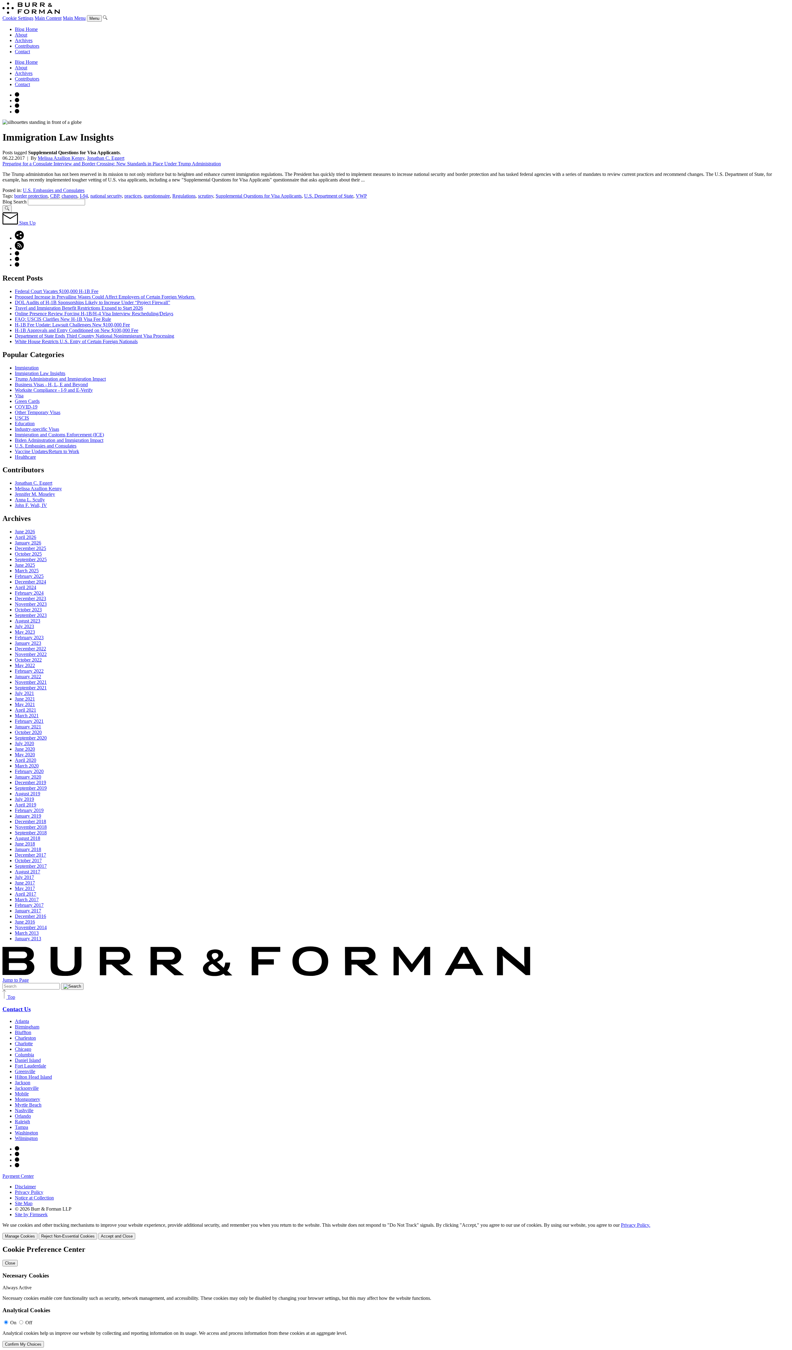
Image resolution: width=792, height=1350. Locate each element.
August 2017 (27, 871)
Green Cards (27, 401)
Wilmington (26, 1138)
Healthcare (25, 457)
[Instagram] (17, 95)
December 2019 (30, 782)
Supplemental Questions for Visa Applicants (259, 196)
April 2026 (25, 537)
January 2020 (28, 777)
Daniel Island (28, 1060)
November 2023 (31, 604)
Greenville (25, 1071)
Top (10, 997)
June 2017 (25, 882)
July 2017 (24, 877)
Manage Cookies (20, 1236)
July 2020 (24, 743)
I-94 (84, 196)
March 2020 (27, 765)
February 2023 (29, 637)
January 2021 (28, 726)
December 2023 (30, 598)
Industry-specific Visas (37, 429)
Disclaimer (25, 1186)
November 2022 (31, 654)
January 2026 (28, 542)
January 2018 (28, 849)
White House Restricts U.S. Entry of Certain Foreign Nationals (76, 341)
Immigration (27, 367)
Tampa (21, 1127)
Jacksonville (27, 1088)
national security (106, 196)
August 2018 (27, 838)
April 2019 (25, 804)
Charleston (25, 1038)
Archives (23, 40)
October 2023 (28, 609)
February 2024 (29, 593)
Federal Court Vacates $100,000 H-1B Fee (56, 291)
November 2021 (31, 682)
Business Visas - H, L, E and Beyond (51, 384)
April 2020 (25, 760)
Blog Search (14, 201)
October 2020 (28, 732)
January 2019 (28, 816)
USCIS (22, 418)
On (13, 1322)
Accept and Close (117, 1236)
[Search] (105, 18)
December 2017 (30, 855)
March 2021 (27, 715)
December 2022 (30, 648)
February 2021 (29, 721)
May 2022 (25, 665)
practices (132, 196)
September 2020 (31, 738)
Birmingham (27, 1026)
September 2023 (31, 615)
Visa (19, 395)
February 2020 (29, 771)
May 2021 (25, 704)
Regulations (184, 196)
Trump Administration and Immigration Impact (60, 379)
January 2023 (28, 643)
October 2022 (28, 659)
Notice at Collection (34, 1197)
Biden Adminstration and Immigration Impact (59, 440)
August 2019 (27, 793)
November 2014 (31, 927)
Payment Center (18, 1176)
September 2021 (31, 687)
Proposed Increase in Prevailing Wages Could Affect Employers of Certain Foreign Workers (105, 296)
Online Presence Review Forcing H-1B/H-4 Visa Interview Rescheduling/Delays (94, 313)
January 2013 (28, 938)
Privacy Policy (29, 1192)
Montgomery (27, 1099)
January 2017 (28, 910)
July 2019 (24, 799)
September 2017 (31, 866)
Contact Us (16, 1009)
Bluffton (23, 1032)
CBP (54, 196)
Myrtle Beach (28, 1105)
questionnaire (157, 196)
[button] (19, 238)
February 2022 (29, 671)
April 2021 (25, 710)
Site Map (23, 1203)
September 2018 (31, 832)
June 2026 (25, 531)
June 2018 (25, 843)
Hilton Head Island (33, 1077)
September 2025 (31, 559)
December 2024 (30, 581)
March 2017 (27, 899)
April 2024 (25, 587)
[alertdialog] (396, 1296)
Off (28, 1322)
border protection (31, 196)
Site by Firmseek (31, 1214)
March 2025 (27, 570)
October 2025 (28, 554)
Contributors (27, 46)
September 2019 (31, 788)
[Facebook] (17, 100)
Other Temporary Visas (37, 412)
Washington (26, 1132)
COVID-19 (26, 406)
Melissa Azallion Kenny (61, 158)
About (21, 34)
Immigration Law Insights (40, 373)
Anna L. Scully (30, 499)
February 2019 (29, 810)
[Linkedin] (17, 111)
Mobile (22, 1093)
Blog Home (26, 29)
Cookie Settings (17, 18)
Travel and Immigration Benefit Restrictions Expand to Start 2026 (79, 308)
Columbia (24, 1054)
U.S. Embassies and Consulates (53, 190)
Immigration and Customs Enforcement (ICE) (59, 434)
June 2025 (25, 565)
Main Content (48, 18)
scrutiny (205, 196)
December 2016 (30, 916)
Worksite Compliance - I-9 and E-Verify (54, 390)
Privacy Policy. (635, 1225)
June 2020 (25, 749)
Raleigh (22, 1121)
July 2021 (24, 693)
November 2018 (31, 827)
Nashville (24, 1110)
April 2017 (25, 894)
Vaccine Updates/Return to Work (47, 451)
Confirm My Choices (23, 1344)
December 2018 (30, 821)
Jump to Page (15, 980)
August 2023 (27, 620)
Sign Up (27, 222)
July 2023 (24, 626)
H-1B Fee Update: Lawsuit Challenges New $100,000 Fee (72, 324)
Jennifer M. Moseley (35, 494)
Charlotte (24, 1043)
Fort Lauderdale (30, 1065)
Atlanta (22, 1021)
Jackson (22, 1082)
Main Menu (74, 18)
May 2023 (25, 632)
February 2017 (29, 905)
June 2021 (25, 698)
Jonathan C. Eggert (105, 158)
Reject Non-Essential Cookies (68, 1236)
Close (10, 1263)
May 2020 (25, 754)
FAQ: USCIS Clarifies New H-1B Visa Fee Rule (63, 319)
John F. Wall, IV (31, 505)
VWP (361, 196)
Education (25, 423)
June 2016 (25, 921)
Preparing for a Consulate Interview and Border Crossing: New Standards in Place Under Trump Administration (111, 163)
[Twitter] (17, 106)
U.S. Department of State (328, 196)
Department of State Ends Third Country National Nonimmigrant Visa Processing (94, 336)
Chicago (23, 1049)
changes (69, 196)
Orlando (23, 1116)
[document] (396, 1296)
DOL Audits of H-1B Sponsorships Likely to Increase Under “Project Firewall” (92, 302)
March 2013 (27, 933)
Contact (22, 51)
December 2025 (30, 548)
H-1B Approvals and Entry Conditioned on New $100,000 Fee (76, 330)
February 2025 (29, 576)
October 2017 (28, 860)
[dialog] (396, 1230)
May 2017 (25, 888)
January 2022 (28, 676)
